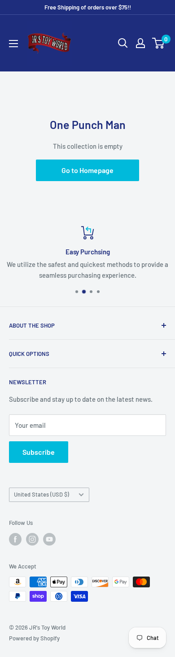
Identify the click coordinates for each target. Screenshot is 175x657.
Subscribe (38, 452)
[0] (158, 43)
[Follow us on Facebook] (15, 539)
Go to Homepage (87, 170)
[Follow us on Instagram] (32, 539)
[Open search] (123, 43)
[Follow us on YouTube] (49, 539)
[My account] (140, 43)
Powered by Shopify (34, 638)
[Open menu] (13, 43)
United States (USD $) (41, 494)
